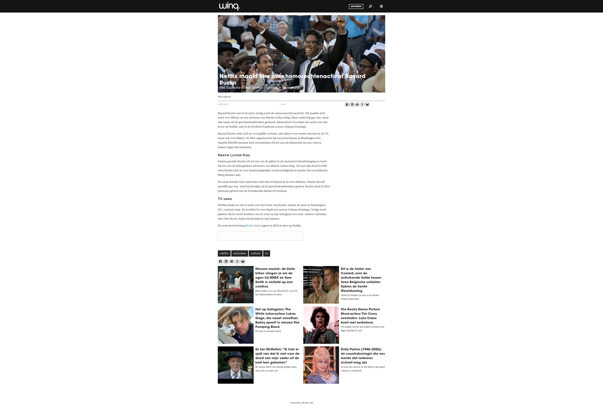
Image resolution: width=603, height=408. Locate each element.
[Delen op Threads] (362, 104)
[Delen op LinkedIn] (352, 104)
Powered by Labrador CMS (301, 403)
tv (266, 253)
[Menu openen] (381, 6)
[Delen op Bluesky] (367, 104)
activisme (240, 253)
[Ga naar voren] (229, 6)
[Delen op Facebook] (347, 104)
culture (255, 253)
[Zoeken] (370, 6)
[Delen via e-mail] (357, 104)
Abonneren (356, 6)
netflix (224, 253)
